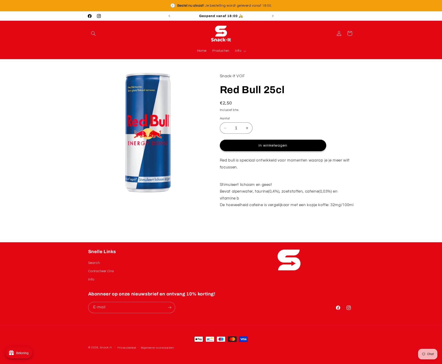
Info (91, 279)
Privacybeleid (126, 348)
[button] (93, 33)
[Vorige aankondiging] (169, 15)
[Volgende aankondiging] (273, 15)
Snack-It (106, 347)
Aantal (225, 118)
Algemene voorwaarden (157, 348)
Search (94, 263)
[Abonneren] (169, 307)
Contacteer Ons (101, 271)
